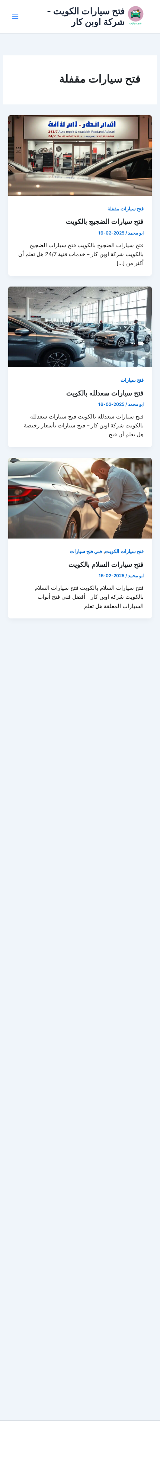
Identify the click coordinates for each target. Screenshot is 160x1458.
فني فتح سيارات (86, 551)
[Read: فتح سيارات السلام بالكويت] (79, 498)
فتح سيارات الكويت (124, 551)
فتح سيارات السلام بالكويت (106, 564)
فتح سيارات (132, 380)
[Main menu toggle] (15, 17)
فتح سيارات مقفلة (126, 208)
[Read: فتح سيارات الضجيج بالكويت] (79, 155)
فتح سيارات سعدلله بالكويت (105, 393)
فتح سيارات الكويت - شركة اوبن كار (86, 16)
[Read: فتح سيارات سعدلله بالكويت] (79, 326)
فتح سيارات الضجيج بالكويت (105, 221)
